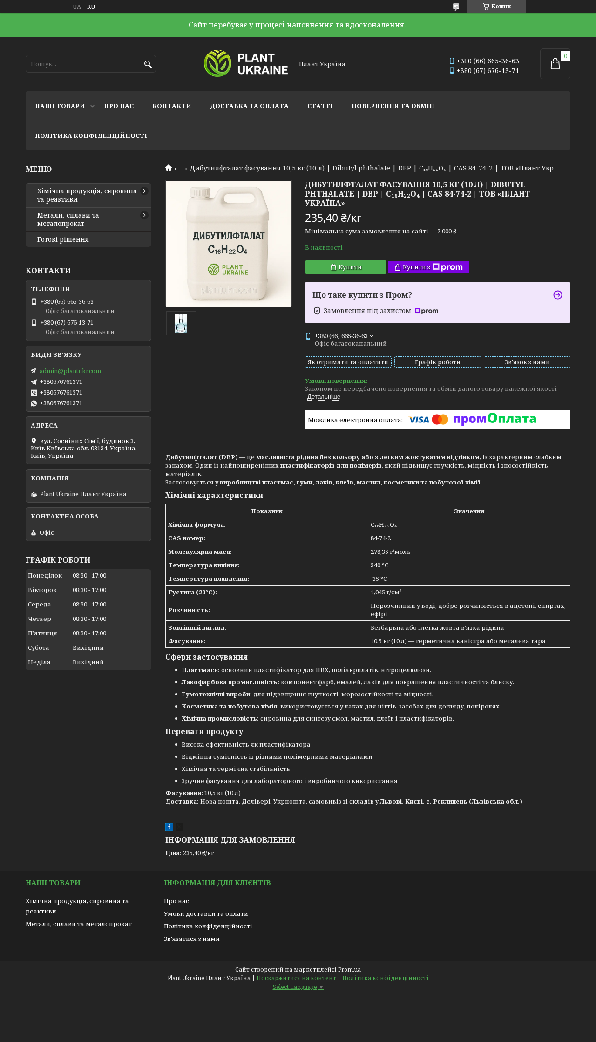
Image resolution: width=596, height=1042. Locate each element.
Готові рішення (63, 239)
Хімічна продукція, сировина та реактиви (87, 195)
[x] (179, 828)
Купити (350, 267)
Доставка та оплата (249, 106)
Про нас (119, 106)
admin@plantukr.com (70, 371)
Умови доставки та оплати (206, 913)
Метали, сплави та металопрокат (68, 219)
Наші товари (60, 106)
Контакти (171, 106)
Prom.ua (349, 970)
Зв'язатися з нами (192, 938)
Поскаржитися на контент (296, 978)
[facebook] (169, 828)
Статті (320, 106)
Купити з (416, 267)
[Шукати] (148, 64)
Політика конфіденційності (91, 135)
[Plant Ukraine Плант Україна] (246, 64)
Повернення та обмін (393, 106)
